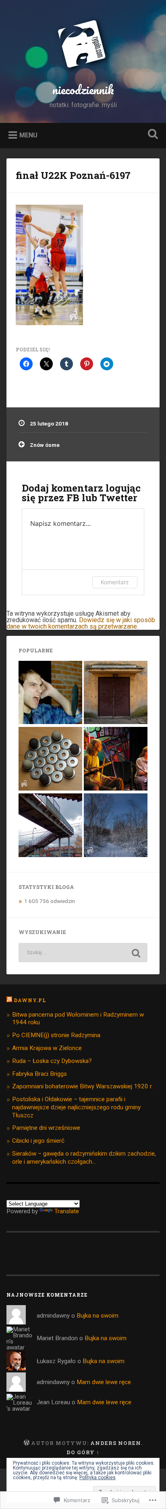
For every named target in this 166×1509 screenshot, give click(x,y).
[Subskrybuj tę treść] (9, 1000)
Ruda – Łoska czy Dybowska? (52, 1061)
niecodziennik (83, 90)
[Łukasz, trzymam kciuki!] (50, 693)
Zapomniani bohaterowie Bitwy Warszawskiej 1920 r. (82, 1086)
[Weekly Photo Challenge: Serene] (115, 825)
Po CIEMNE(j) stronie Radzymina (56, 1035)
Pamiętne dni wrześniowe (46, 1127)
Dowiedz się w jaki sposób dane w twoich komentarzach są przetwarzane (80, 623)
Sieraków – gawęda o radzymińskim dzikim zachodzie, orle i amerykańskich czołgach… (84, 1157)
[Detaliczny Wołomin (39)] (115, 693)
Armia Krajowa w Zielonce (47, 1048)
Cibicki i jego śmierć (38, 1140)
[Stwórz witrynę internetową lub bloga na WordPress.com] (26, 1443)
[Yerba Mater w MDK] (115, 759)
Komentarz (115, 582)
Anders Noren (115, 1443)
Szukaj (151, 135)
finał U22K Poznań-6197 (73, 175)
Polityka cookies (97, 1477)
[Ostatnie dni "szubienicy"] (50, 825)
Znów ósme (45, 445)
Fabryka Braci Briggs (39, 1073)
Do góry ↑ (83, 1452)
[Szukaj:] (83, 952)
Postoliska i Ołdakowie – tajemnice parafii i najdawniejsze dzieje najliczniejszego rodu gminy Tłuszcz (76, 1107)
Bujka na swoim (97, 1315)
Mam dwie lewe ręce (104, 1382)
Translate (66, 1211)
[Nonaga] (50, 759)
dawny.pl (30, 1000)
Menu (28, 135)
